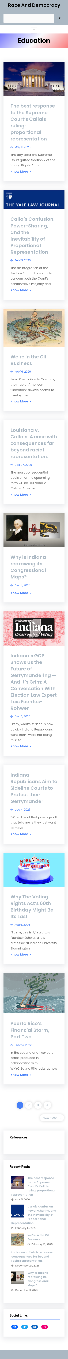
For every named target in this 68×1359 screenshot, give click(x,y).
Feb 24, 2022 (23, 1045)
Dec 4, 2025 (22, 810)
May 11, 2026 (22, 147)
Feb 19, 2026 (22, 260)
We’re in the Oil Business (28, 360)
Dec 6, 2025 (22, 716)
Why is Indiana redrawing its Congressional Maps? (28, 567)
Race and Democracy (34, 5)
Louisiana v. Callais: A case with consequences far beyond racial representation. (33, 443)
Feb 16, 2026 (22, 372)
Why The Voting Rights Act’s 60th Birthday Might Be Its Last (31, 906)
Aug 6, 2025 (22, 925)
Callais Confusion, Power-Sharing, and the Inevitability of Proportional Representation (32, 235)
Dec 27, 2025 (23, 465)
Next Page (52, 1118)
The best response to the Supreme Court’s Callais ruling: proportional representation (32, 122)
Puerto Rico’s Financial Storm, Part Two (29, 1030)
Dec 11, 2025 (22, 585)
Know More (19, 171)
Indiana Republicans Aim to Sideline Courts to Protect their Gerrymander (33, 788)
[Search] (60, 18)
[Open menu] (34, 30)
